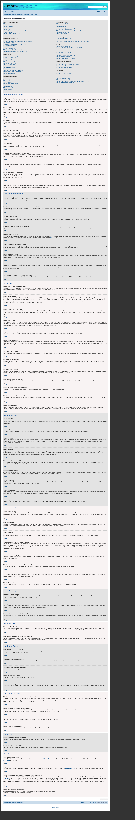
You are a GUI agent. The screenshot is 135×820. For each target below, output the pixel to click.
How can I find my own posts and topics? (65, 58)
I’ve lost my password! (8, 32)
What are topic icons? (8, 89)
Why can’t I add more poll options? (11, 61)
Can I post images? (7, 82)
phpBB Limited (45, 758)
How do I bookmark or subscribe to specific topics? (67, 64)
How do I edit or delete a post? (10, 57)
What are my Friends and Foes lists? (64, 46)
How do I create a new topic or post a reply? (13, 56)
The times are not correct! (9, 42)
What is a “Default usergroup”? (63, 32)
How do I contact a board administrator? (65, 82)
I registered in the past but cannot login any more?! (14, 30)
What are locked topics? (8, 87)
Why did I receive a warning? (9, 67)
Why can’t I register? (8, 26)
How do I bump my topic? (9, 73)
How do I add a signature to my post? (11, 59)
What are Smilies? (7, 80)
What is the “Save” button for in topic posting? (13, 70)
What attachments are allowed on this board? (66, 72)
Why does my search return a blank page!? (66, 55)
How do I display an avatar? (9, 48)
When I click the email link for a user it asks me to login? (15, 51)
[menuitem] (12, 12)
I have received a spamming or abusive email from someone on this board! (73, 41)
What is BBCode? (7, 77)
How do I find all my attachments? (63, 73)
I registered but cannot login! (9, 28)
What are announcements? (9, 85)
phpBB (52, 237)
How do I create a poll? (8, 60)
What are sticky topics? (8, 86)
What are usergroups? (61, 26)
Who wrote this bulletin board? (63, 78)
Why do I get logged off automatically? (11, 33)
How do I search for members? (63, 56)
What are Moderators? (61, 25)
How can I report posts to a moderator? (12, 68)
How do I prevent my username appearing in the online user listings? (18, 41)
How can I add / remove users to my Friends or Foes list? (69, 47)
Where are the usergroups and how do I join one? (67, 28)
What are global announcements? (10, 83)
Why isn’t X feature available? (63, 79)
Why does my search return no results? (65, 53)
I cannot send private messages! (63, 38)
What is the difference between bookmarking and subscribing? (70, 63)
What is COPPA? (7, 25)
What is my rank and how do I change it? (12, 49)
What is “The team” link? (61, 33)
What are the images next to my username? (13, 47)
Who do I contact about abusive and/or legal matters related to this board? (72, 81)
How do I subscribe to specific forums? (65, 65)
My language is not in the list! (9, 45)
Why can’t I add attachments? (10, 66)
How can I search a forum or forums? (64, 52)
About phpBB (6, 760)
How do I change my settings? (10, 39)
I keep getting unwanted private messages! (66, 39)
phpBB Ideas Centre (70, 768)
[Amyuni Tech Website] (11, 6)
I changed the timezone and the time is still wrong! (14, 44)
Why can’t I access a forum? (9, 64)
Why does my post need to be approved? (12, 71)
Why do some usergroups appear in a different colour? (68, 30)
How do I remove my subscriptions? (64, 67)
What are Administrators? (62, 23)
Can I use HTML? (7, 79)
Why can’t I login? (7, 29)
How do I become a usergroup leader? (65, 29)
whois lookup (6, 778)
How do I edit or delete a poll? (10, 63)
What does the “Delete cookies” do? (11, 35)
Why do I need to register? (9, 23)
